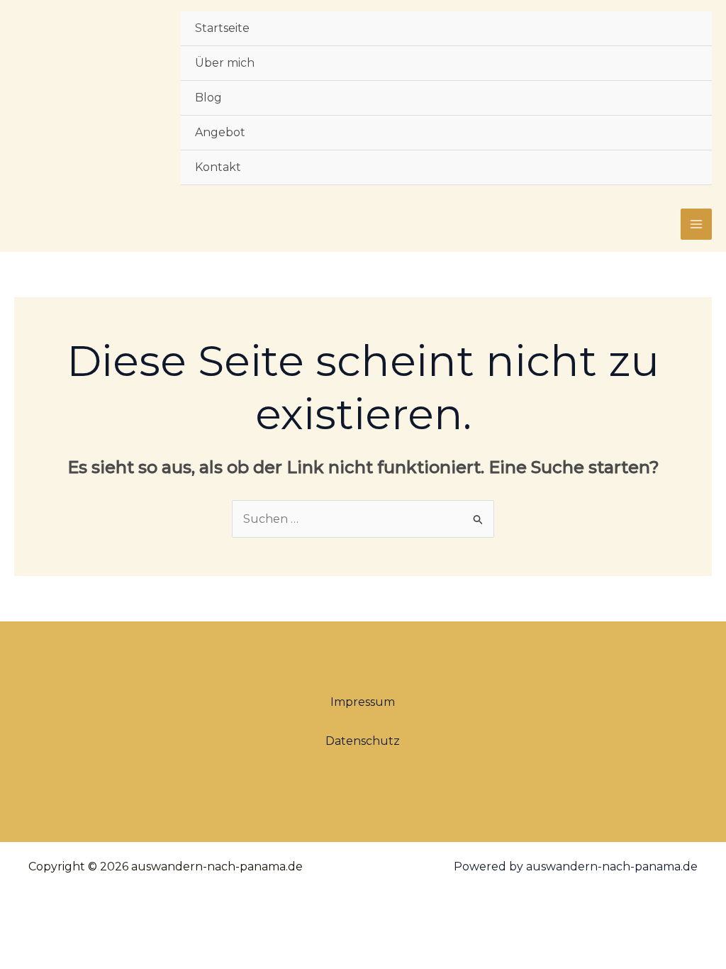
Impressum (362, 702)
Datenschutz (362, 741)
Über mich (225, 63)
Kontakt (218, 167)
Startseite (222, 28)
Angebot (220, 132)
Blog (208, 97)
